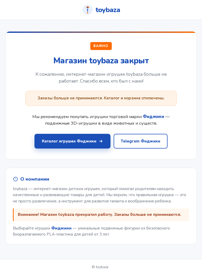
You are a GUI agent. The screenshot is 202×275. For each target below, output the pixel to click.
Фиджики (61, 228)
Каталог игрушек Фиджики (69, 141)
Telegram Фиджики (140, 141)
